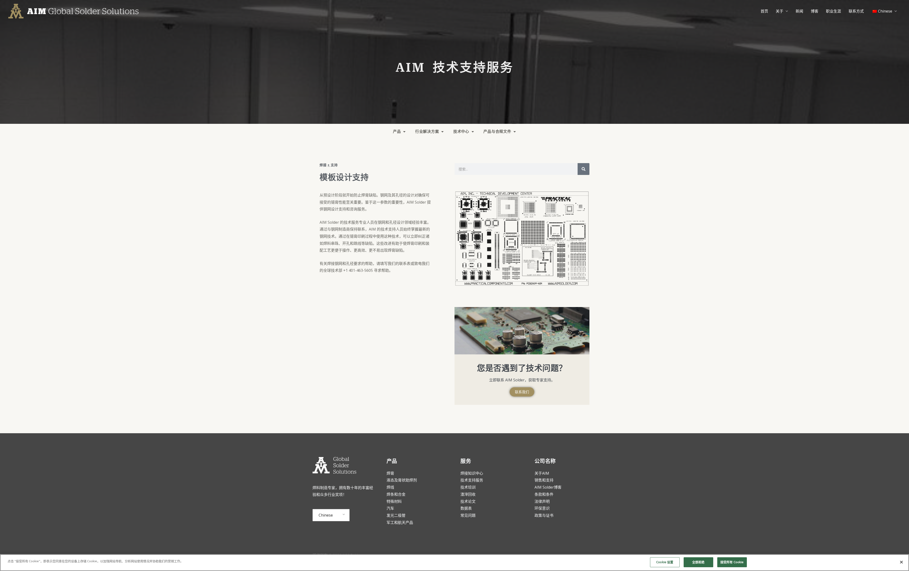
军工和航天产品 (400, 522)
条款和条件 (544, 494)
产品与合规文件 (497, 131)
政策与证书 (544, 515)
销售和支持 (544, 480)
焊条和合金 (396, 494)
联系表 (404, 263)
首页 (764, 11)
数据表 (466, 508)
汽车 (390, 508)
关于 (779, 11)
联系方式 (856, 11)
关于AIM (542, 473)
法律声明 (542, 501)
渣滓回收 (468, 494)
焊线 (390, 487)
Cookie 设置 (664, 562)
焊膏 (390, 473)
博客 (814, 11)
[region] (454, 562)
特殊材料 (394, 501)
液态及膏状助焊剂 (402, 480)
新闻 (799, 11)
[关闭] (901, 562)
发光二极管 (396, 515)
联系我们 (522, 391)
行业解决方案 (427, 131)
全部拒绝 (698, 562)
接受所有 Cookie (732, 562)
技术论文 (468, 501)
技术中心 (461, 131)
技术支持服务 (471, 480)
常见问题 (468, 515)
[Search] (583, 169)
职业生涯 (833, 11)
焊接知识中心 (471, 473)
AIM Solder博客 (548, 487)
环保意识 (542, 508)
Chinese (326, 515)
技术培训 (468, 487)
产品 (397, 131)
